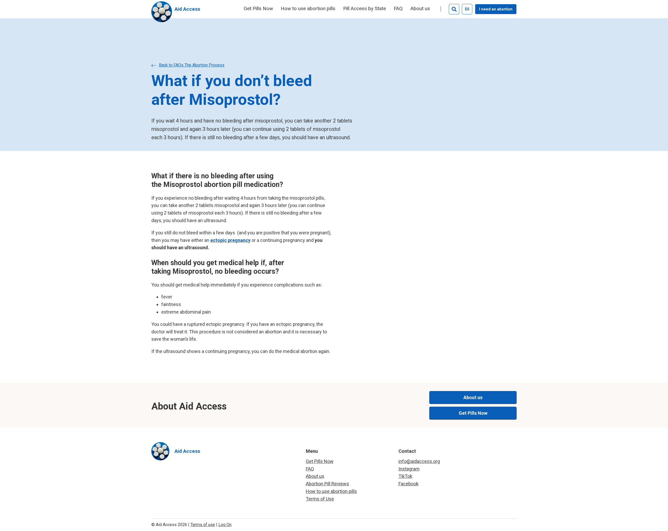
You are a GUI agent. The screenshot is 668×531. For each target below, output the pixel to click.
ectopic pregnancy (230, 240)
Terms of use (202, 524)
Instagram (409, 469)
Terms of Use (320, 499)
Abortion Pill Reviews (327, 483)
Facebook (408, 483)
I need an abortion (495, 9)
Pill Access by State (364, 8)
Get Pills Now (258, 8)
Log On (224, 524)
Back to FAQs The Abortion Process (191, 65)
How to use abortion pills (308, 8)
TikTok (405, 476)
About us (420, 8)
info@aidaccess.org (419, 461)
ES (467, 9)
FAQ (398, 8)
